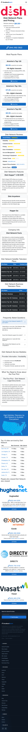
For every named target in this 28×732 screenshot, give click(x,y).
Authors (3, 719)
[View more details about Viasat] (14, 586)
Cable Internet (5, 653)
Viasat (3, 679)
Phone (19, 505)
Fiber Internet (4, 649)
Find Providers (14, 617)
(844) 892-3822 (15, 47)
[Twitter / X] (6, 728)
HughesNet (4, 681)
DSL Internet (4, 656)
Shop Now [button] (15, 81)
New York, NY (5, 448)
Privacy (3, 638)
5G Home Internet (5, 651)
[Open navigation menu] (26, 2)
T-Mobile (3, 684)
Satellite (14, 505)
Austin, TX (4, 475)
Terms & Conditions (8, 638)
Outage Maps (4, 707)
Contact (3, 722)
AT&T (3, 675)
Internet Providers (5, 646)
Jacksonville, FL (5, 472)
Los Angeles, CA (5, 451)
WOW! (3, 688)
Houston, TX (4, 457)
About (3, 717)
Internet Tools (4, 700)
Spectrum (4, 677)
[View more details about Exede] (14, 521)
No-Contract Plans (5, 663)
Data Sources (4, 705)
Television (14, 167)
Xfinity (3, 672)
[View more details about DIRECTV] (14, 554)
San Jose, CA (4, 469)
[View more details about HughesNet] (14, 489)
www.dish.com (11, 161)
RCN (3, 686)
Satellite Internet (5, 660)
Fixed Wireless (5, 658)
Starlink (3, 691)
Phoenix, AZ (4, 463)
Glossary (3, 703)
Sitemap (3, 710)
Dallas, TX (4, 466)
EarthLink (4, 670)
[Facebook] (3, 728)
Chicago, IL (4, 454)
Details (15, 509)
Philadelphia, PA (5, 460)
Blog (3, 698)
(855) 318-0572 (20, 164)
